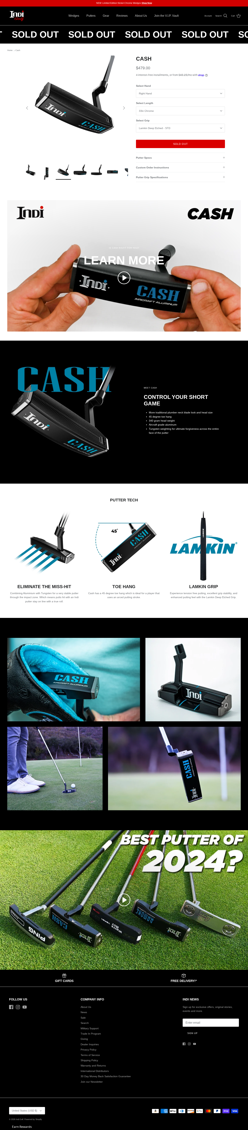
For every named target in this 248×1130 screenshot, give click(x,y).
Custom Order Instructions (152, 167)
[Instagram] (18, 1007)
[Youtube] (25, 1007)
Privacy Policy (88, 1049)
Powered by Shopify (33, 1119)
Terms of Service (90, 1055)
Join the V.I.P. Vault (166, 15)
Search (85, 1022)
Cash (17, 50)
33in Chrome (146, 110)
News (84, 1012)
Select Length (144, 103)
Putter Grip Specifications (152, 177)
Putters (90, 15)
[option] (75, 108)
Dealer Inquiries (90, 1044)
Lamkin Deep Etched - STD (154, 128)
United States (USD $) (24, 1110)
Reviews (122, 15)
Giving (84, 1038)
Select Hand (143, 85)
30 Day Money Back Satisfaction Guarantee (106, 1076)
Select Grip (143, 120)
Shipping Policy (89, 1060)
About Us (141, 15)
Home (10, 50)
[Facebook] (11, 1007)
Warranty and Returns (93, 1065)
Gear (106, 15)
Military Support (90, 1028)
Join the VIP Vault (95, 3)
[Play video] (124, 278)
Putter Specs (144, 157)
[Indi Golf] (16, 16)
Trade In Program (91, 1033)
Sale (83, 1017)
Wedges (73, 15)
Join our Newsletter (92, 1081)
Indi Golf (19, 1119)
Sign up (192, 1033)
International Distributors (95, 1071)
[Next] (124, 108)
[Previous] (27, 108)
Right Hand (145, 93)
